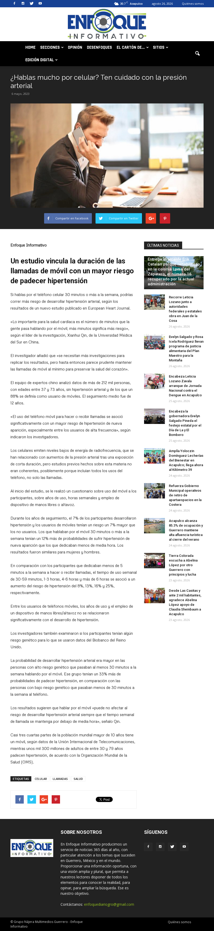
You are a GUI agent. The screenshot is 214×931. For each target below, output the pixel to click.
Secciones (50, 47)
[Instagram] (23, 3)
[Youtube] (40, 3)
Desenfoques (99, 47)
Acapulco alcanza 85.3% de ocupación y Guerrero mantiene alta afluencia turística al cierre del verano (186, 530)
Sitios (158, 47)
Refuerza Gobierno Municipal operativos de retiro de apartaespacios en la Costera (185, 495)
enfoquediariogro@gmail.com (109, 904)
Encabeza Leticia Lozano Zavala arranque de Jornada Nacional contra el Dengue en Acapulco (185, 385)
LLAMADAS (60, 779)
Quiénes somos (193, 3)
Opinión (75, 47)
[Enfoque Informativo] (107, 24)
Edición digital (39, 60)
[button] (197, 53)
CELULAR (41, 779)
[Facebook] (14, 3)
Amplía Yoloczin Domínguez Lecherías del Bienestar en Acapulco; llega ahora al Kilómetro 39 (186, 460)
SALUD (78, 779)
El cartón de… (131, 47)
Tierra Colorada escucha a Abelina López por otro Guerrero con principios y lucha (183, 565)
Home (30, 47)
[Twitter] (31, 3)
